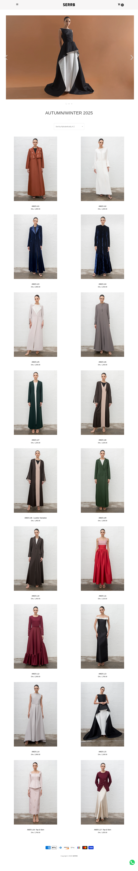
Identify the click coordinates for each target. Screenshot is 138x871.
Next (132, 57)
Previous (5, 57)
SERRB (75, 856)
